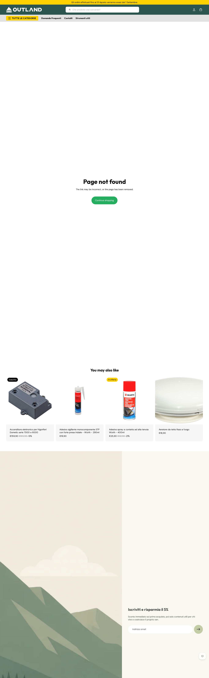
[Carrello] (200, 9)
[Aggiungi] (99, 419)
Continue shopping (104, 200)
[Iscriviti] (198, 629)
